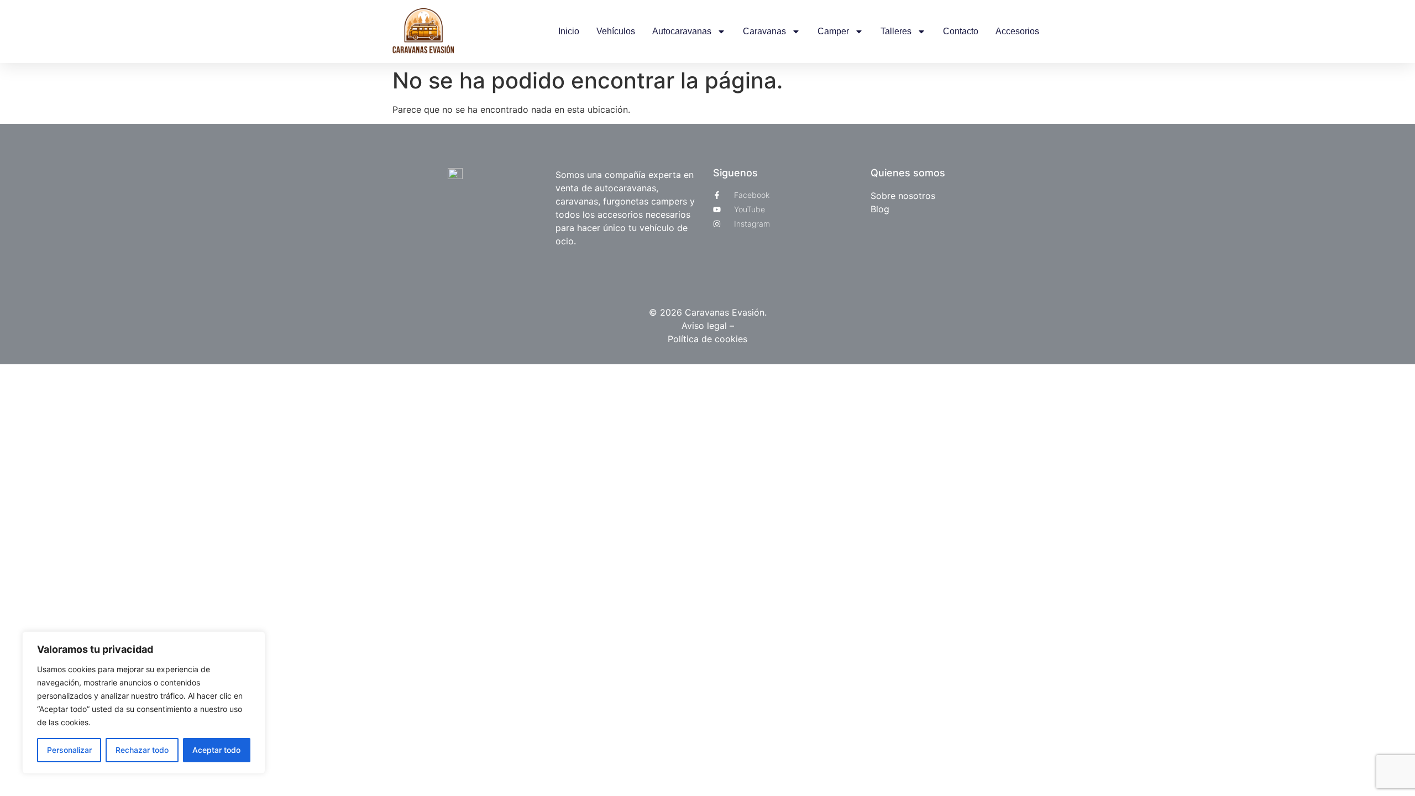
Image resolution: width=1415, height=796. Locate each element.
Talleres (896, 31)
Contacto (960, 31)
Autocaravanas (681, 31)
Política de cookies (707, 338)
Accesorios (1017, 31)
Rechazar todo (142, 750)
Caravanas (764, 31)
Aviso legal (706, 325)
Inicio (568, 31)
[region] (143, 702)
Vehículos (615, 31)
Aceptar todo (216, 750)
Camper (833, 31)
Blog (880, 208)
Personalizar (69, 750)
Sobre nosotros (903, 195)
